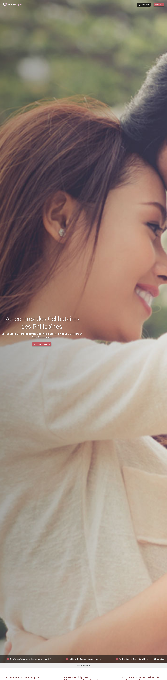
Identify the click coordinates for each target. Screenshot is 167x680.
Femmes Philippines (84, 665)
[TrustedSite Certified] (159, 659)
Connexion (158, 5)
